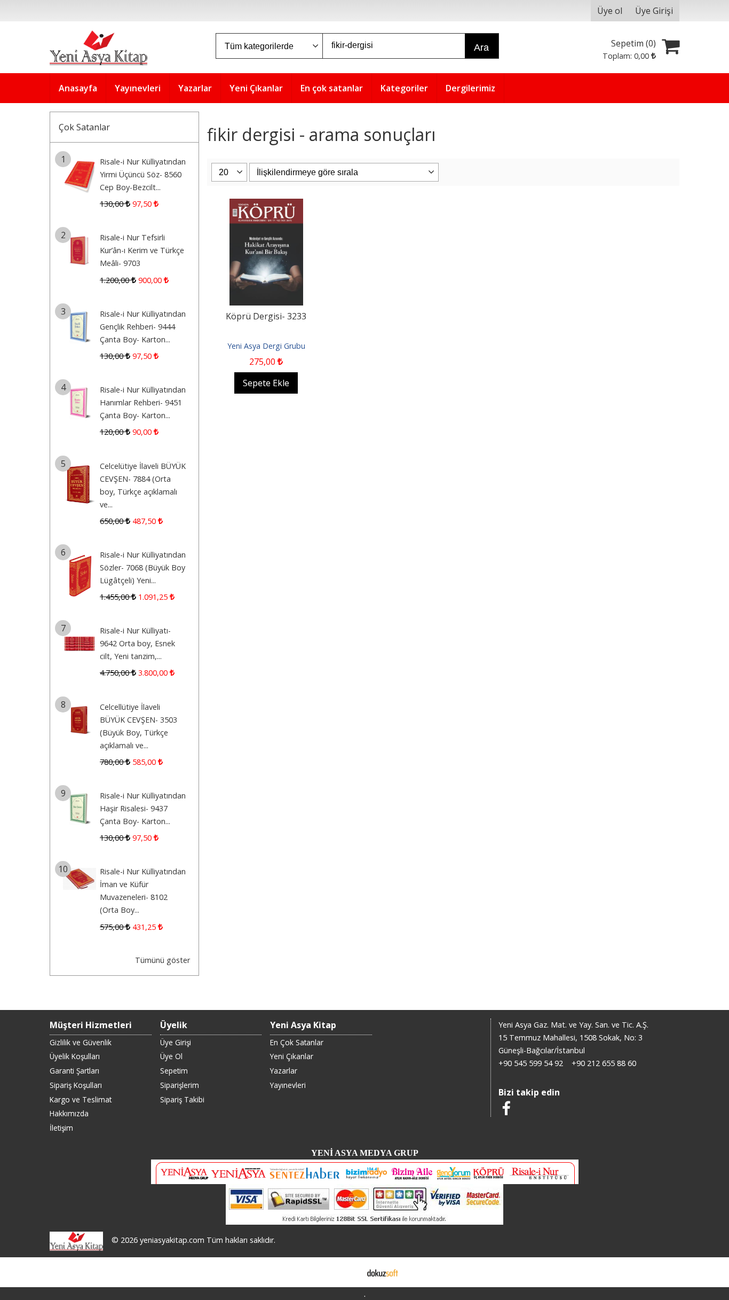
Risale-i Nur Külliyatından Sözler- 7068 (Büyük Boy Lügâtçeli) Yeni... (143, 567)
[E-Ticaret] (383, 1272)
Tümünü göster (162, 960)
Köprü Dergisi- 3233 (266, 316)
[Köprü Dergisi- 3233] (266, 205)
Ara (481, 47)
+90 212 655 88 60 (604, 1063)
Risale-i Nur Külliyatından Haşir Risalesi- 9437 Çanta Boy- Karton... (143, 808)
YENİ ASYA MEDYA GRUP (364, 1152)
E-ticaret (347, 1272)
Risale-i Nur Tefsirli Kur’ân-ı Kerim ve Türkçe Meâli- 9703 (142, 250)
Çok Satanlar (84, 127)
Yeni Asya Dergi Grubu (266, 346)
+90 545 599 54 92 (530, 1063)
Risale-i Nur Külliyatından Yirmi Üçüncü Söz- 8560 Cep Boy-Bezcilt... (143, 174)
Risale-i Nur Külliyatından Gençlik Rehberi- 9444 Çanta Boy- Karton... (143, 326)
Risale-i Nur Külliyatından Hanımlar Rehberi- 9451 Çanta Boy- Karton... (143, 402)
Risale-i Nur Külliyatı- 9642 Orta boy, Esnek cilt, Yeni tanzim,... (137, 643)
